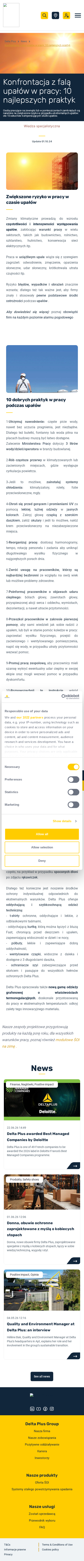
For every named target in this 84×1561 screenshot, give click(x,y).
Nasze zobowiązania (42, 1438)
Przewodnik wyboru (42, 1520)
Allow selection (42, 847)
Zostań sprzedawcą (42, 1514)
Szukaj (44, 15)
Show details (62, 821)
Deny (42, 860)
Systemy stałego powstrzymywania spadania (42, 1489)
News (24, 41)
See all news (42, 1376)
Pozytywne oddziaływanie (42, 1444)
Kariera (42, 1451)
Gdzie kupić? (55, 15)
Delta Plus (10, 41)
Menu (78, 15)
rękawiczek (30, 877)
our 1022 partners (30, 717)
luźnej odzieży (45, 509)
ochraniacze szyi (24, 965)
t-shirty (15, 916)
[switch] (73, 779)
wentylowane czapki (25, 954)
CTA (73, 1165)
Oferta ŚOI (42, 1482)
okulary (36, 520)
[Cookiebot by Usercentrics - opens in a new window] (61, 696)
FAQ (42, 1527)
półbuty (16, 943)
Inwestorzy (42, 1458)
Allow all (42, 834)
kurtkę (32, 927)
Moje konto (66, 15)
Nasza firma (42, 1431)
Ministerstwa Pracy (36, 444)
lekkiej (25, 509)
